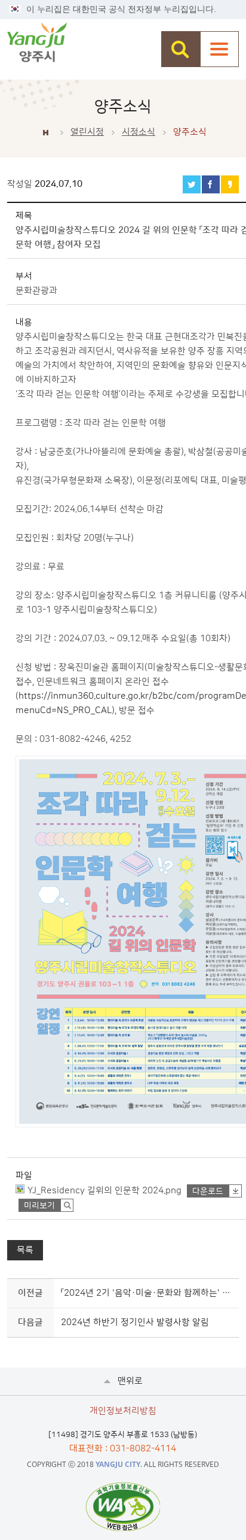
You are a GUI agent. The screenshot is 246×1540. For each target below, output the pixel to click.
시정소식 (138, 132)
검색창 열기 (180, 49)
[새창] (123, 1506)
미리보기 (39, 1206)
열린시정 (87, 132)
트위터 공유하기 (192, 184)
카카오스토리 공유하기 (230, 184)
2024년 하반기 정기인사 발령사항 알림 (135, 1322)
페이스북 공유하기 (211, 184)
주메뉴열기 (219, 49)
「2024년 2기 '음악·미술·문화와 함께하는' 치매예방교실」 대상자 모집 (147, 1293)
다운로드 (207, 1191)
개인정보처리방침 (123, 1411)
